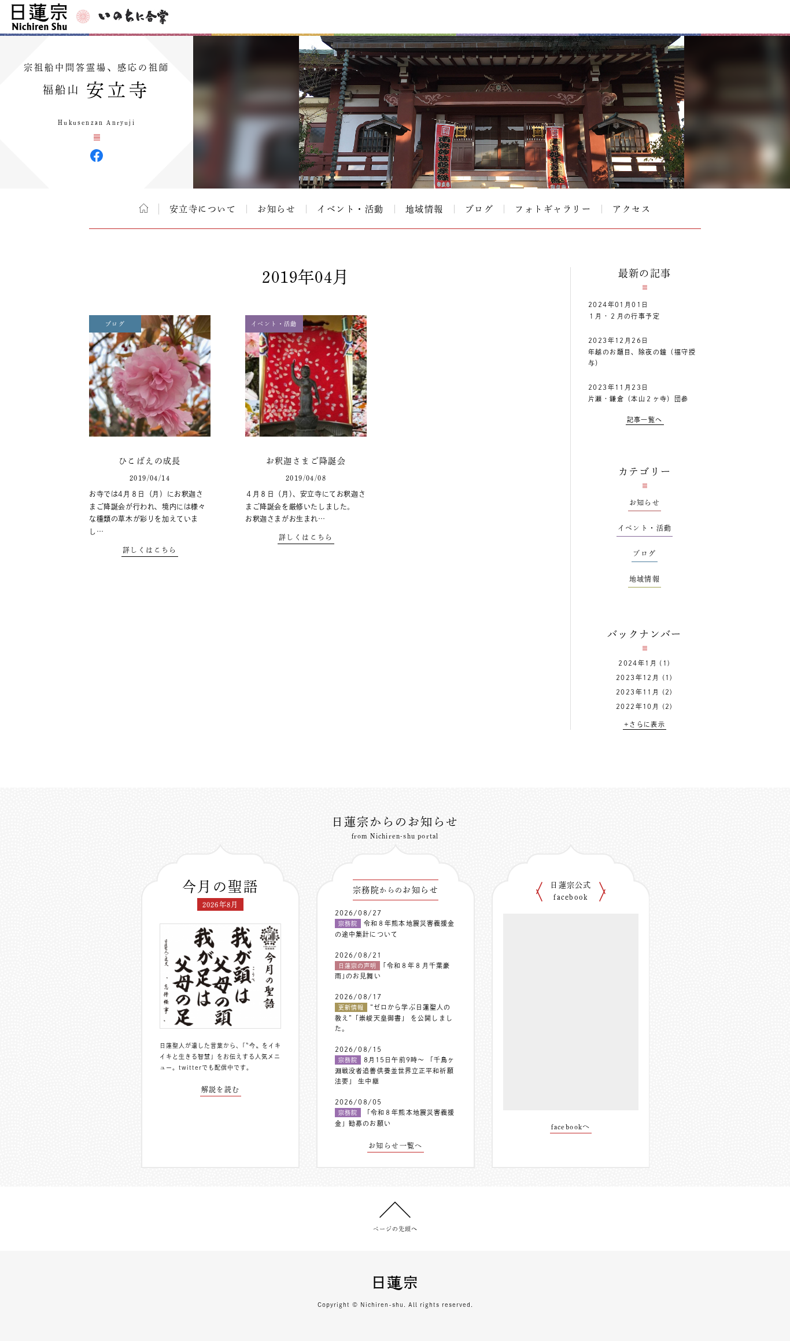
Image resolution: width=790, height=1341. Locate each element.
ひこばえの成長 (150, 461)
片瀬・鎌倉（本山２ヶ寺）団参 (638, 399)
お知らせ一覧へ (395, 1145)
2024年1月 (637, 663)
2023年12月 (637, 677)
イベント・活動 (350, 209)
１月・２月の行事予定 (624, 316)
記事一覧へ (645, 419)
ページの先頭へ (395, 1229)
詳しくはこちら (150, 549)
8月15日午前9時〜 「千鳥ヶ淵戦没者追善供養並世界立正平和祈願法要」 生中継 (395, 1070)
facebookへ (570, 1126)
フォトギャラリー (553, 209)
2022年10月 (637, 706)
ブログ (479, 209)
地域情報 (424, 209)
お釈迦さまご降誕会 (306, 461)
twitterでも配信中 (206, 1067)
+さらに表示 (644, 724)
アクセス (631, 209)
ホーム (143, 208)
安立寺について (203, 209)
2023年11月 (637, 692)
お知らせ (276, 209)
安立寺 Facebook (96, 155)
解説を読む (220, 1089)
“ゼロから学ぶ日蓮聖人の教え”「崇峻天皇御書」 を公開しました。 (394, 1018)
